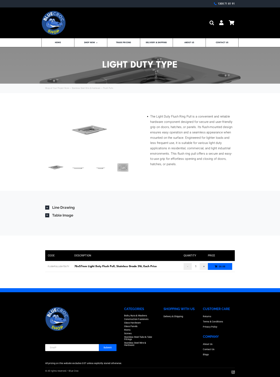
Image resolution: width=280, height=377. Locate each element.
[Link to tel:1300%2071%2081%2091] (215, 3)
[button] (212, 23)
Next (131, 130)
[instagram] (233, 372)
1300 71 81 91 (226, 3)
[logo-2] (53, 12)
